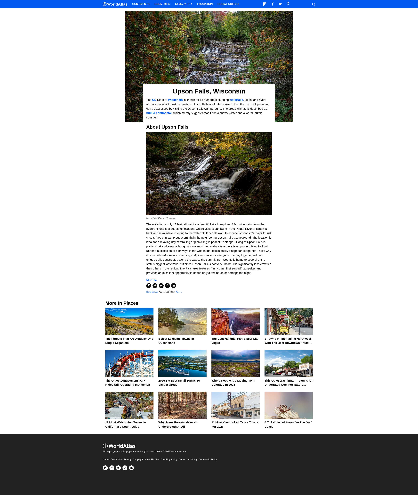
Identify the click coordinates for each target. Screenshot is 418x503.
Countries (162, 4)
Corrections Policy (188, 459)
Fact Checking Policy (166, 459)
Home (106, 459)
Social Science (229, 4)
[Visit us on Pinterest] (124, 467)
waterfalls (236, 99)
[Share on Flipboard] (148, 285)
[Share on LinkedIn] (173, 285)
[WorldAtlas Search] (313, 4)
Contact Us (116, 459)
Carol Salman (152, 292)
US (154, 99)
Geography (183, 4)
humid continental (159, 113)
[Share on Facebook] (155, 285)
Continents (141, 4)
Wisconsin (175, 99)
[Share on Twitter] (161, 285)
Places (179, 292)
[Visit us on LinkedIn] (131, 467)
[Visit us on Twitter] (118, 467)
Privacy (127, 459)
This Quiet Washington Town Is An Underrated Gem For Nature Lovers (289, 384)
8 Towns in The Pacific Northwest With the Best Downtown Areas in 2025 (288, 343)
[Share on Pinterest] (167, 285)
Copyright (138, 459)
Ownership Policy (208, 459)
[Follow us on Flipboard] (105, 467)
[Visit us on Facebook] (111, 467)
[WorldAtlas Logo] (116, 4)
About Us (149, 459)
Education (205, 4)
